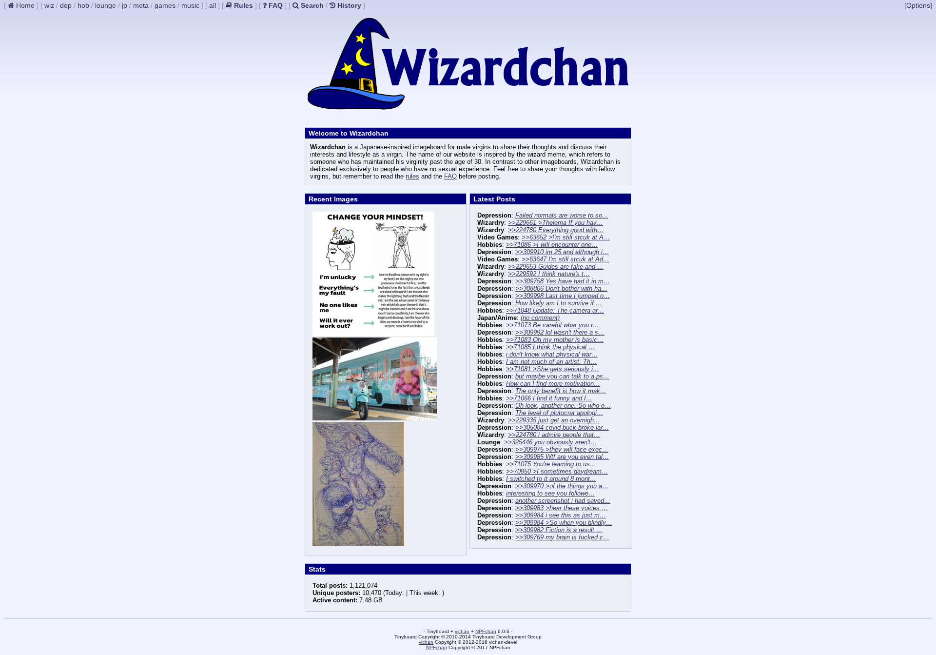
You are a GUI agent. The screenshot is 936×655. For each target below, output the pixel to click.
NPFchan (485, 631)
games (165, 5)
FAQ (450, 176)
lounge (105, 5)
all (212, 5)
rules (412, 176)
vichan (462, 631)
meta (141, 5)
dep (66, 5)
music (190, 5)
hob (83, 5)
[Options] (918, 5)
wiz (49, 5)
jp (124, 5)
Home (24, 5)
